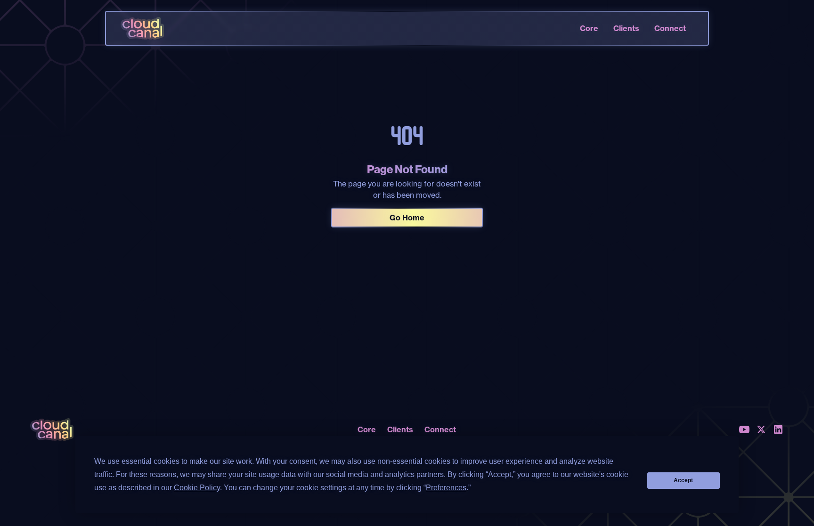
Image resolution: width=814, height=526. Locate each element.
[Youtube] (744, 429)
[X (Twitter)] (761, 429)
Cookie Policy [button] (197, 488)
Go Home (407, 217)
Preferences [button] (446, 488)
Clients (626, 28)
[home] (142, 28)
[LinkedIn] (778, 429)
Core (589, 28)
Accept (683, 480)
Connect (670, 28)
